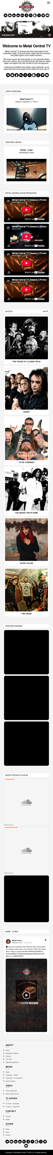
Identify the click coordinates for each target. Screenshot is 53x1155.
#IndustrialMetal (11, 954)
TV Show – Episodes (12, 1103)
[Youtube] (47, 15)
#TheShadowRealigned (25, 954)
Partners (8, 1056)
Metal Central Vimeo (12, 1094)
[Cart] (5, 15)
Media (8, 1119)
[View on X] (45, 940)
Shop (7, 1132)
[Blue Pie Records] (10, 15)
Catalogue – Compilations (14, 1078)
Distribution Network (12, 1053)
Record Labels (10, 1081)
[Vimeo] (43, 15)
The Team (9, 1059)
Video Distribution (11, 1091)
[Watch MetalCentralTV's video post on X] (26, 995)
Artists (7, 1072)
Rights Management (12, 1062)
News (7, 1129)
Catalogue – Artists (12, 1075)
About (7, 1050)
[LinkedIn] (18, 15)
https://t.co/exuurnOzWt (19, 951)
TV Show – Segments (12, 1106)
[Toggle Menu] (48, 2)
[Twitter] (39, 15)
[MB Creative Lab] (22, 15)
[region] (26, 114)
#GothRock (39, 951)
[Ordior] (26, 15)
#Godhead (31, 951)
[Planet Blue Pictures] (35, 15)
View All (45, 311)
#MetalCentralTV (39, 954)
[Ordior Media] (31, 15)
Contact (8, 1116)
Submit (8, 1135)
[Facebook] (14, 15)
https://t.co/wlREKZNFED (14, 956)
